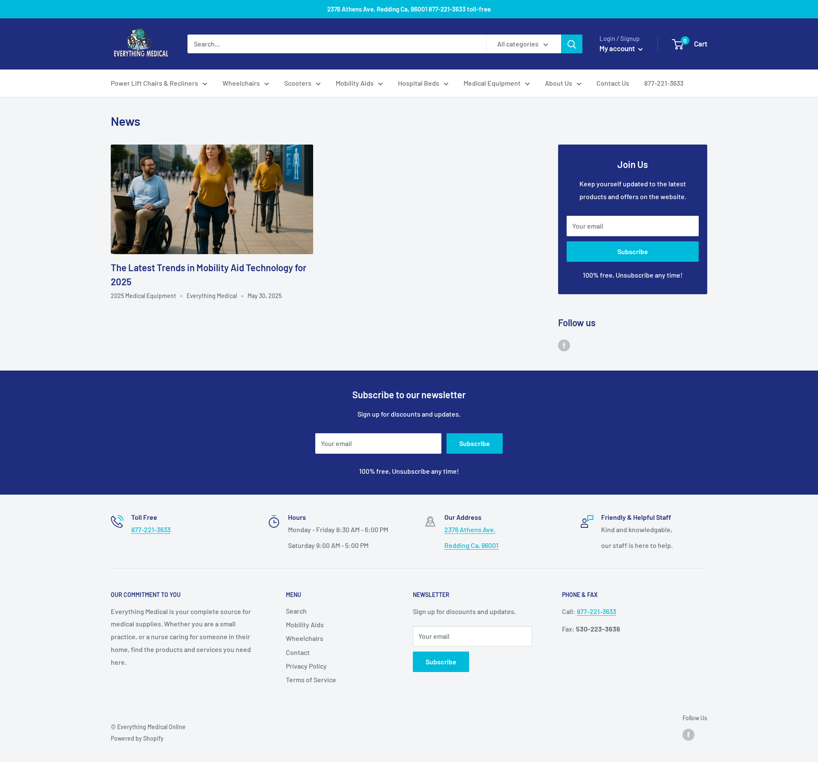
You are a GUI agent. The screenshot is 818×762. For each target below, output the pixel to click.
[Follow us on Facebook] (564, 344)
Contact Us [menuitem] (612, 83)
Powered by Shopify (137, 738)
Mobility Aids (305, 624)
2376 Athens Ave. (469, 529)
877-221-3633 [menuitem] (663, 83)
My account (617, 48)
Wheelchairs (304, 638)
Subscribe (632, 251)
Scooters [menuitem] (297, 83)
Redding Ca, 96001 (471, 545)
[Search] (571, 44)
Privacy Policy (306, 666)
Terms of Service (311, 679)
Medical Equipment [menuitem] (492, 83)
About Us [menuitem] (558, 83)
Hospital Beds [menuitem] (418, 83)
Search (296, 611)
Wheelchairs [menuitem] (241, 83)
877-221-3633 (150, 529)
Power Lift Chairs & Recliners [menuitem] (154, 83)
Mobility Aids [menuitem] (355, 83)
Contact (298, 652)
